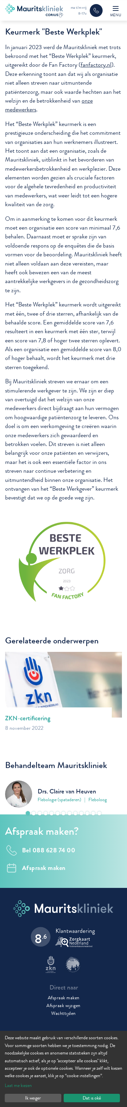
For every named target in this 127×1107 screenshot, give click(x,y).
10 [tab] (81, 813)
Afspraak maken (64, 997)
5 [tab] (51, 813)
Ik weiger (33, 1097)
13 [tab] (99, 813)
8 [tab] (69, 813)
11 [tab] (87, 813)
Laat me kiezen (18, 1085)
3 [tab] (40, 813)
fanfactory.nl (96, 65)
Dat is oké (92, 1097)
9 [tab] (75, 813)
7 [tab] (63, 813)
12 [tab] (93, 813)
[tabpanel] (63, 794)
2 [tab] (33, 813)
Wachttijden (63, 1013)
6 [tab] (58, 813)
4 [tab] (45, 813)
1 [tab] (28, 813)
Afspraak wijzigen (63, 1005)
